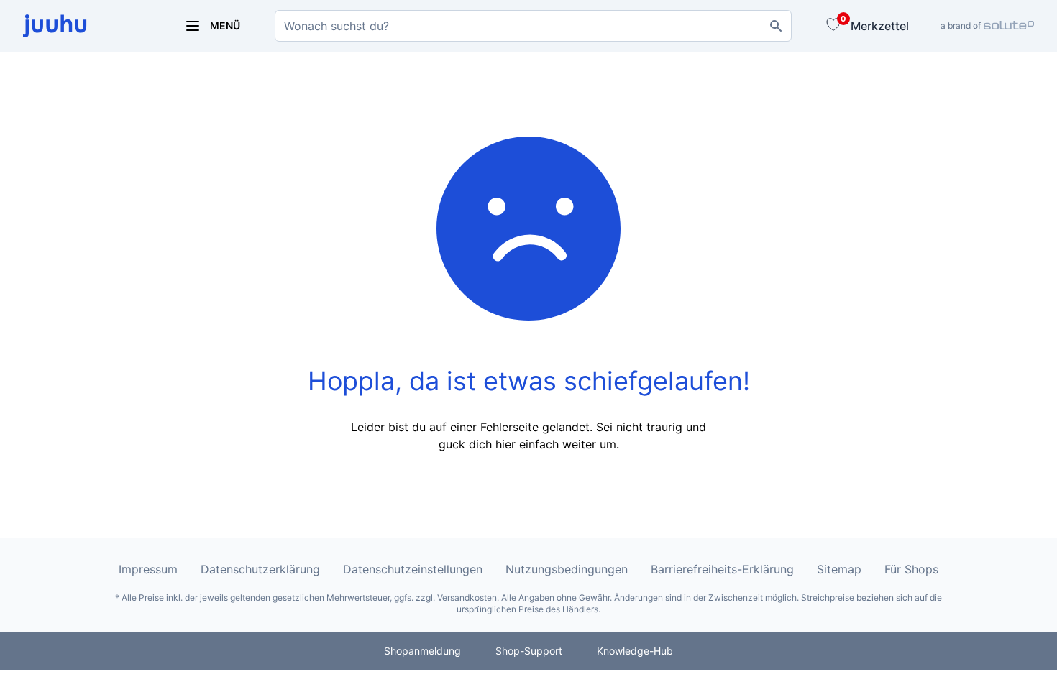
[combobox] (533, 26)
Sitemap (839, 569)
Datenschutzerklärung (260, 569)
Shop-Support (528, 651)
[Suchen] (776, 26)
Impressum (148, 569)
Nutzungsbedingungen (566, 569)
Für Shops (911, 569)
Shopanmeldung (422, 651)
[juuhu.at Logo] (86, 25)
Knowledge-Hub (635, 651)
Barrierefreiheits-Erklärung (722, 569)
